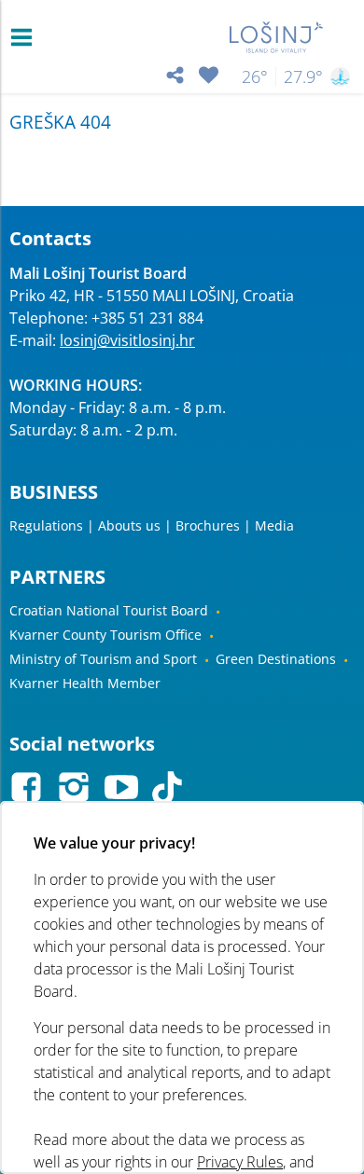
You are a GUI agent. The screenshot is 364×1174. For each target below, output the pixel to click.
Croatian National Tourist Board (108, 610)
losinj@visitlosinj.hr (127, 340)
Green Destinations (276, 659)
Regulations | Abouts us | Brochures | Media (151, 525)
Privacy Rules (240, 1162)
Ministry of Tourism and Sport (103, 659)
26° (255, 76)
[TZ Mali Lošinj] (277, 37)
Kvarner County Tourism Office (105, 634)
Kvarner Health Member (85, 683)
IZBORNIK (25, 37)
